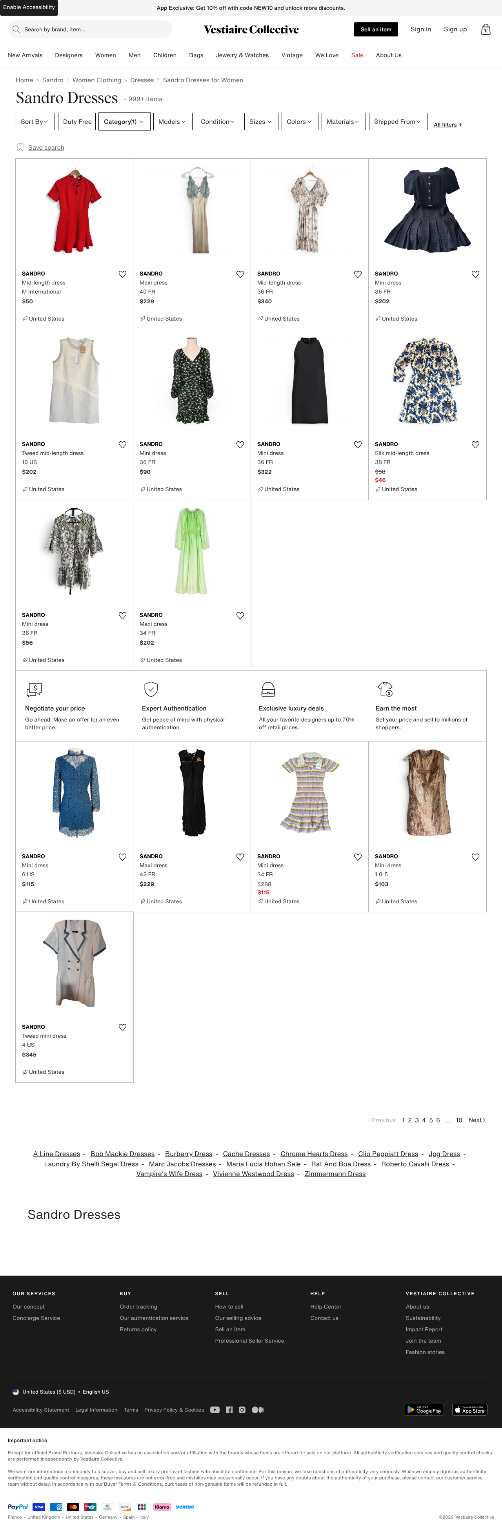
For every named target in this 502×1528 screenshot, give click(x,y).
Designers (69, 55)
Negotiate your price (55, 708)
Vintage (291, 55)
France (15, 1517)
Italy (144, 1517)
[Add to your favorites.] (122, 274)
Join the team (423, 1341)
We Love (327, 55)
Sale (357, 55)
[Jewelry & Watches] (275, 55)
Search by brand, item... (54, 29)
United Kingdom (43, 1517)
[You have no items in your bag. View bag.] (485, 29)
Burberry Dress (189, 1154)
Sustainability (423, 1318)
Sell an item (376, 29)
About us (417, 1307)
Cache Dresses (246, 1154)
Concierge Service (36, 1318)
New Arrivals (25, 55)
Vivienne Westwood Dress (253, 1174)
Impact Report (424, 1329)
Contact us (325, 1318)
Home (24, 80)
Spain (129, 1517)
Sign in (421, 29)
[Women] (122, 55)
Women (105, 55)
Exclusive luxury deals (291, 708)
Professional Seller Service (249, 1341)
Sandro (52, 80)
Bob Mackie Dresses (123, 1154)
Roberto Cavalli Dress (415, 1164)
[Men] (147, 55)
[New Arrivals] (48, 55)
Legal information (96, 1410)
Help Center (326, 1307)
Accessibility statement (41, 1410)
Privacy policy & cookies (174, 1410)
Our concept (29, 1307)
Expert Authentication (174, 708)
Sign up (455, 29)
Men (135, 55)
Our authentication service (154, 1318)
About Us (389, 55)
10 (459, 1120)
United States (80, 1517)
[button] (485, 29)
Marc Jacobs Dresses (182, 1164)
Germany (108, 1517)
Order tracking (138, 1307)
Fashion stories (425, 1352)
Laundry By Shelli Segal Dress (91, 1164)
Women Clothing (97, 80)
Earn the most (396, 708)
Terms (131, 1410)
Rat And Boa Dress (341, 1164)
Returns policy (138, 1329)
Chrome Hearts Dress (313, 1154)
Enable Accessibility (29, 7)
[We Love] (345, 55)
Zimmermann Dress (335, 1174)
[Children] (183, 55)
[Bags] (209, 55)
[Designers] (89, 55)
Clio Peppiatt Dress (388, 1154)
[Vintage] (309, 55)
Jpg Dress (444, 1154)
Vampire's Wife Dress (169, 1174)
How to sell (229, 1307)
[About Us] (408, 55)
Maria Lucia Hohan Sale (263, 1164)
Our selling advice (238, 1318)
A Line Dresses (56, 1154)
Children (165, 55)
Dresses (142, 80)
